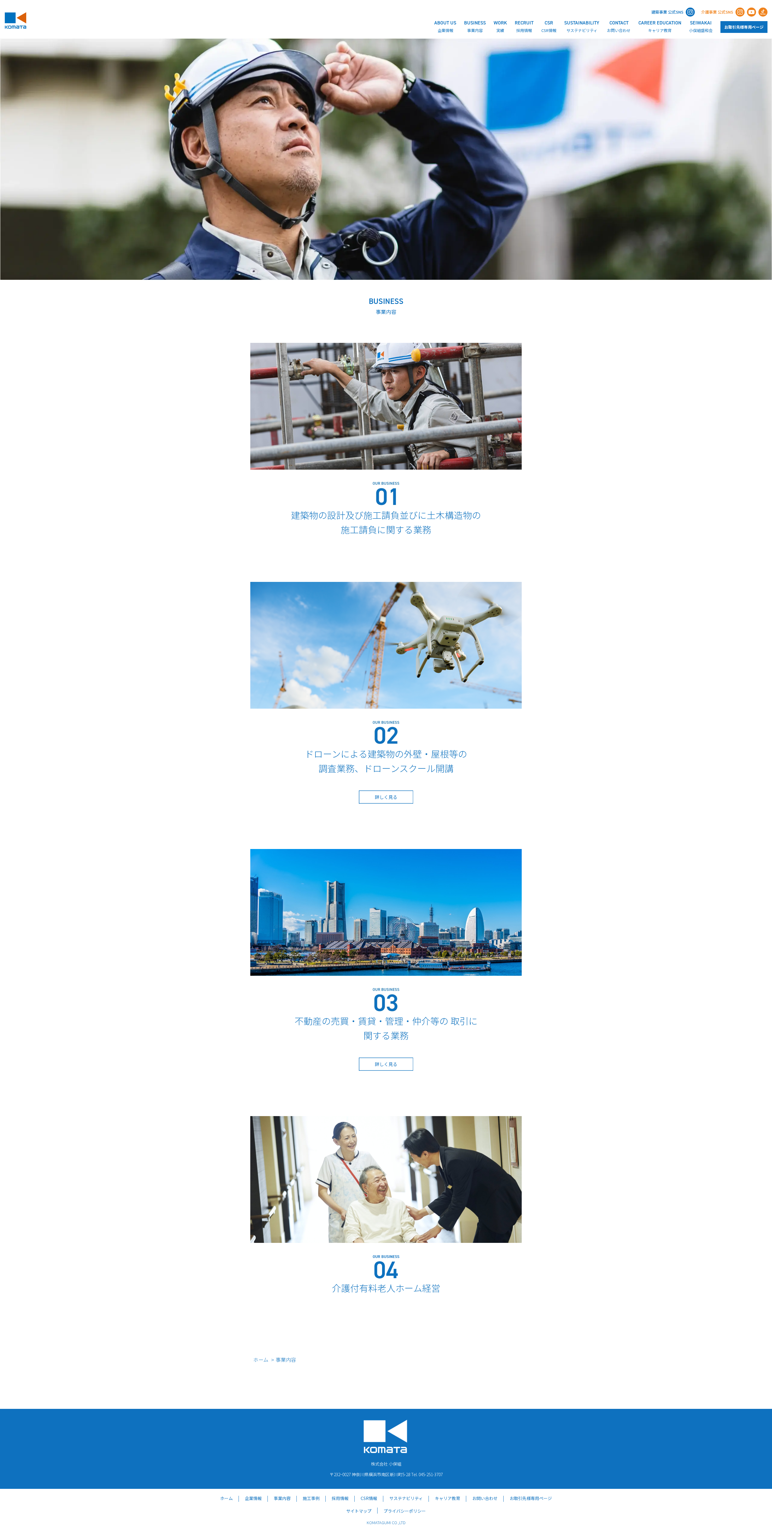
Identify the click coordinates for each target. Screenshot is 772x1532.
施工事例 (311, 1498)
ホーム (260, 1359)
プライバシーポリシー (405, 1511)
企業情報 (253, 1498)
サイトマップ (359, 1511)
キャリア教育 (447, 1498)
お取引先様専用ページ (744, 27)
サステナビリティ (406, 1498)
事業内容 (282, 1498)
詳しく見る (386, 797)
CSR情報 (369, 1498)
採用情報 (340, 1498)
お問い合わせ (485, 1498)
